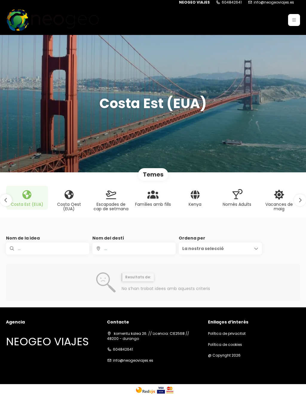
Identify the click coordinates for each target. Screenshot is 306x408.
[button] (294, 20)
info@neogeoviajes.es (274, 2)
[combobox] (134, 248)
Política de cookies (225, 344)
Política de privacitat (227, 333)
